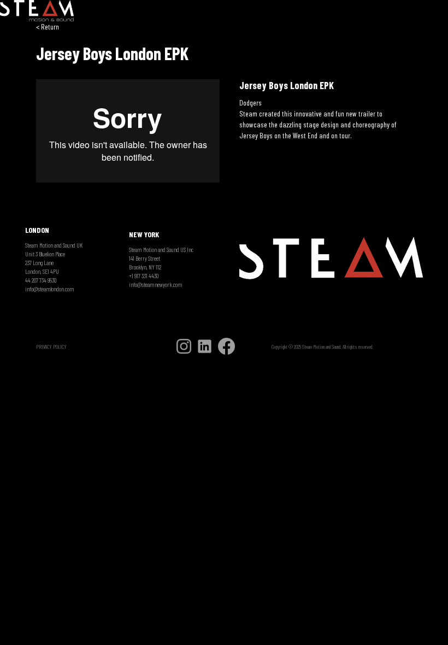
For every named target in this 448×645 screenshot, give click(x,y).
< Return (47, 26)
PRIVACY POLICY (51, 346)
